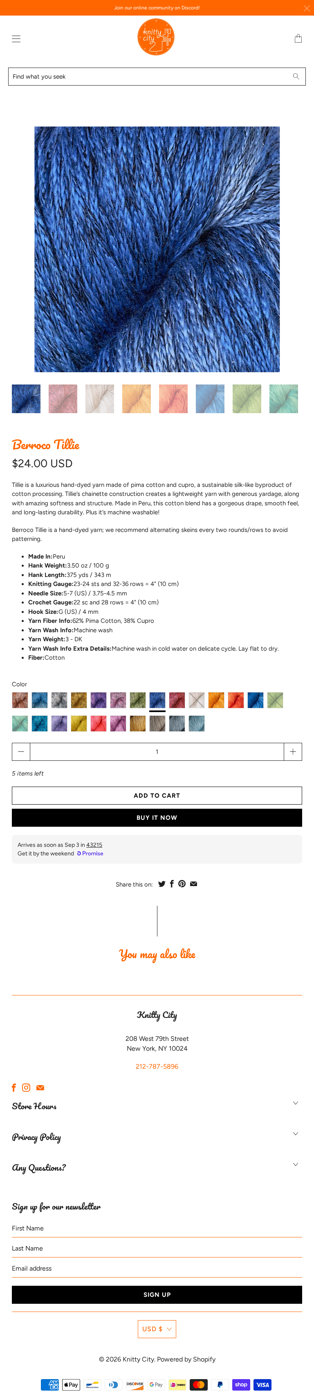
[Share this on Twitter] (162, 883)
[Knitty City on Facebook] (14, 1087)
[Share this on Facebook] (172, 883)
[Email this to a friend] (193, 883)
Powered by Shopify (186, 1359)
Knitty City (138, 1359)
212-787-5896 (157, 1066)
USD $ (152, 1329)
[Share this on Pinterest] (182, 883)
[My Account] (14, 38)
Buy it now (157, 817)
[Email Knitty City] (40, 1087)
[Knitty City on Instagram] (26, 1087)
